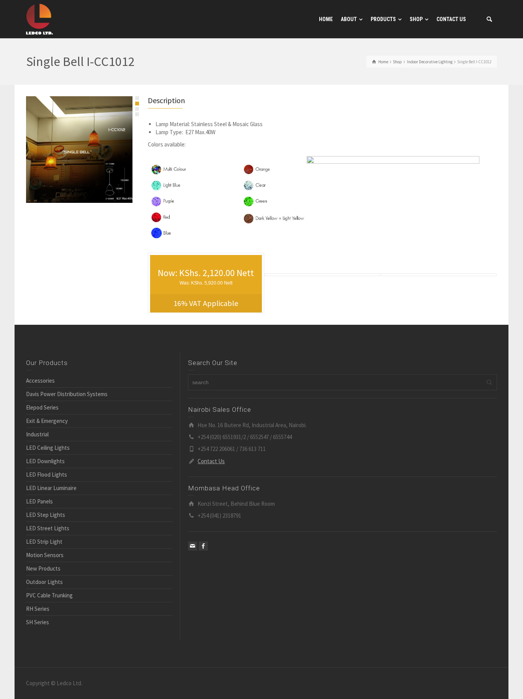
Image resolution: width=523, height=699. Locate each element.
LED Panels (39, 501)
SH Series (37, 622)
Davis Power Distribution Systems (67, 394)
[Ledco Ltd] (39, 18)
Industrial (37, 434)
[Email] (192, 546)
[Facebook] (203, 546)
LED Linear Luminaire (51, 488)
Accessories (40, 380)
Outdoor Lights (44, 582)
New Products (43, 568)
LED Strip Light (44, 541)
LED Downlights (45, 461)
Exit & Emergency (47, 420)
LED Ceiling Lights (48, 447)
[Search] (489, 19)
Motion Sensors (45, 555)
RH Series (37, 608)
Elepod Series (42, 407)
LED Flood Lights (46, 474)
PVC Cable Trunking (49, 595)
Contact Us (211, 461)
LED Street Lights (47, 528)
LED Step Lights (45, 514)
